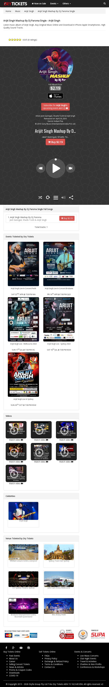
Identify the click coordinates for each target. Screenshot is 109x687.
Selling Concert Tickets (19, 664)
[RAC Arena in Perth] (59, 606)
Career (12, 661)
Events (53, 3)
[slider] (56, 159)
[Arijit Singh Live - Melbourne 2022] (23, 319)
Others (66, 3)
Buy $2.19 (68, 218)
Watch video (15, 439)
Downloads (14, 672)
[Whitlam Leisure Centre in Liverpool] (23, 552)
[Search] (104, 3)
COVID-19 (13, 675)
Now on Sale (40, 3)
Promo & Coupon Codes (20, 670)
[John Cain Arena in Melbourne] (59, 579)
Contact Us (50, 667)
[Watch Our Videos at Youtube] (21, 648)
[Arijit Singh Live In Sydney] (23, 374)
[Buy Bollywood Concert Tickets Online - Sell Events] (15, 3)
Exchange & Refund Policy (57, 661)
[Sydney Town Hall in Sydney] (59, 552)
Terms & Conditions (54, 664)
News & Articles (16, 667)
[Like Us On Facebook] (6, 648)
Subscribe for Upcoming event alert (55, 106)
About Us (13, 658)
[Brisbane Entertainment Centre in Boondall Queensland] (23, 606)
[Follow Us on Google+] (13, 648)
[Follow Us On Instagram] (28, 648)
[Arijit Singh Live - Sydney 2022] (59, 319)
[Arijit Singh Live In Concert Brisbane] (59, 263)
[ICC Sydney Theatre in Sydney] (23, 579)
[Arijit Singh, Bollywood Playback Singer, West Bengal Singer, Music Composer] (23, 511)
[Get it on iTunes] (55, 96)
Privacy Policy (51, 658)
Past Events (14, 655)
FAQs (47, 655)
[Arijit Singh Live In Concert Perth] (23, 263)
